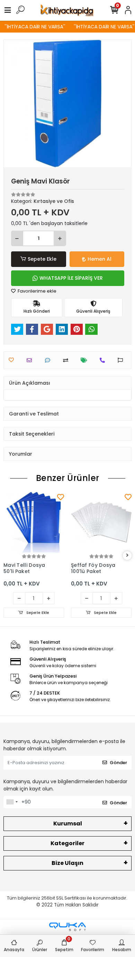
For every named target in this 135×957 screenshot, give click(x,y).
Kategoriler (67, 843)
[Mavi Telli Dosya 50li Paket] (33, 522)
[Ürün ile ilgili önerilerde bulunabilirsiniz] (122, 360)
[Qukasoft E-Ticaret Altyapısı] (67, 926)
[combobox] (12, 802)
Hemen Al (99, 259)
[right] (127, 555)
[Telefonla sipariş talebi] (104, 360)
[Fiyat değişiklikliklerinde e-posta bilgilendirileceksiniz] (85, 360)
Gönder (118, 762)
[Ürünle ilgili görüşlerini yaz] (49, 360)
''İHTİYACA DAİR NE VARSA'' (33, 26)
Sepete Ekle (42, 259)
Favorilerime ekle (36, 291)
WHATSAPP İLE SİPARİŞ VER (71, 278)
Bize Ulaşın (67, 863)
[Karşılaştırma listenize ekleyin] (67, 360)
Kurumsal (67, 824)
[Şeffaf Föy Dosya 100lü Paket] (101, 522)
